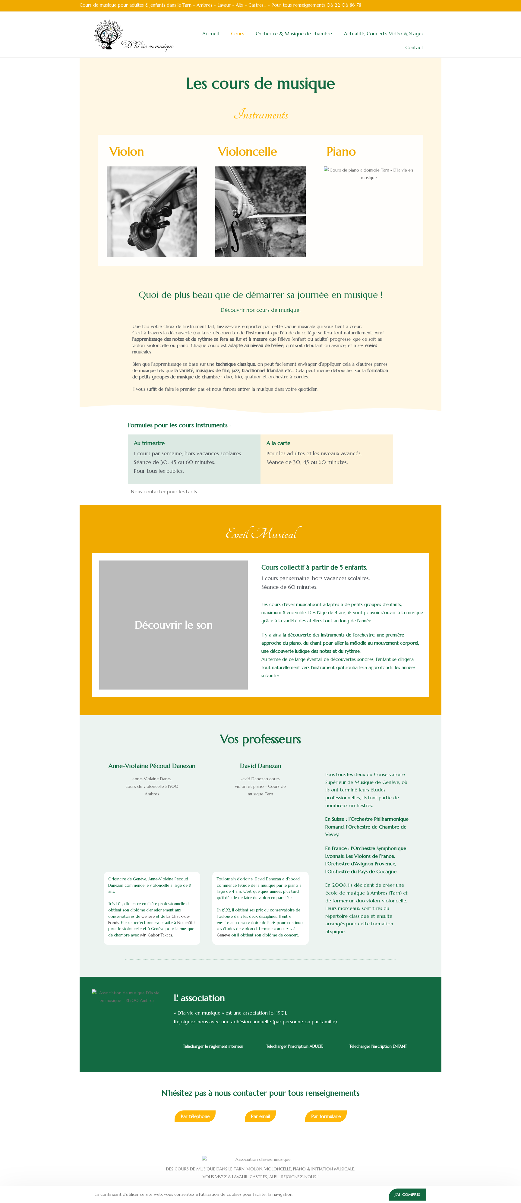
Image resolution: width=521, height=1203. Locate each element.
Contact (414, 47)
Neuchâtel (186, 922)
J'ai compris (407, 1194)
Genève (148, 916)
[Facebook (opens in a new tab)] (437, 5)
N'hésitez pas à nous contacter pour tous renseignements (260, 1093)
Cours (237, 33)
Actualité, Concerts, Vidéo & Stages (383, 33)
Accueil (210, 33)
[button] (105, 625)
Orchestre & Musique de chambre (294, 33)
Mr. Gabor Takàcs (156, 935)
